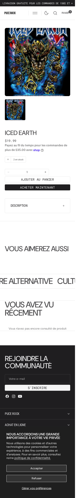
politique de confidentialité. (32, 458)
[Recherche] (55, 13)
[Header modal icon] (35, 13)
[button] (35, 13)
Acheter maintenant (37, 183)
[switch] (45, 12)
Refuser (37, 478)
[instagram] (14, 396)
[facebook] (7, 396)
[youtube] (20, 396)
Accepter (36, 468)
